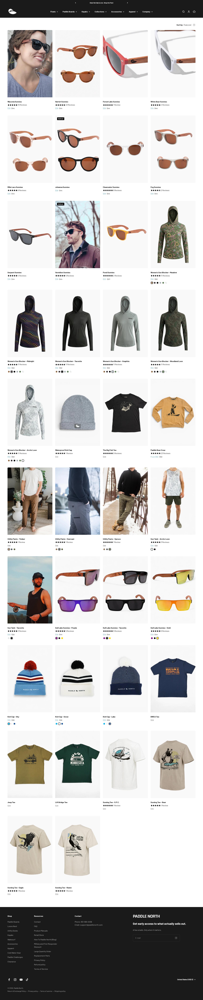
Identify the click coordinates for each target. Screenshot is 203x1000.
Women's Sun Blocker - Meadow (164, 272)
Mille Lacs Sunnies (15, 187)
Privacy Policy (39, 960)
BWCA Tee (155, 717)
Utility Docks (13, 931)
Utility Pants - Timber (16, 539)
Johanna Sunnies (62, 187)
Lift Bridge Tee (61, 802)
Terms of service (46, 991)
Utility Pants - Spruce (112, 539)
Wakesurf (11, 939)
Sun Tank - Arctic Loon (160, 539)
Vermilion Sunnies (62, 272)
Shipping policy (59, 991)
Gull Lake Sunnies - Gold (161, 628)
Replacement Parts (42, 956)
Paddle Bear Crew (158, 450)
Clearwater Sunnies (111, 187)
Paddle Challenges (15, 957)
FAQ (35, 926)
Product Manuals (41, 931)
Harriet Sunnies (61, 101)
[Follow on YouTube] (21, 979)
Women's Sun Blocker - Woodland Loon (167, 361)
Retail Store (39, 935)
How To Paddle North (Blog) (45, 939)
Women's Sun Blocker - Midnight (21, 361)
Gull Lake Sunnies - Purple (66, 628)
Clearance (12, 961)
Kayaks (85, 12)
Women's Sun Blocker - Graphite (116, 361)
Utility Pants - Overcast (64, 539)
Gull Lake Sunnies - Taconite (114, 628)
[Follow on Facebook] (9, 979)
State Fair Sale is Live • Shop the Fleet (101, 3)
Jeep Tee (11, 802)
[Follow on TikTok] (27, 979)
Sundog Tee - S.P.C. (111, 802)
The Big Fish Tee (109, 450)
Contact (37, 922)
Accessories (116, 12)
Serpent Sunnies (14, 272)
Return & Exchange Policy (17, 991)
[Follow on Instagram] (15, 979)
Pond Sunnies (108, 272)
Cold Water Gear (14, 953)
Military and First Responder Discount (45, 945)
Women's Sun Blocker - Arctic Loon (22, 450)
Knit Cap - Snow (61, 717)
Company (146, 12)
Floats (53, 12)
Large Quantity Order (42, 951)
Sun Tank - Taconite (16, 628)
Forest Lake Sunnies (111, 101)
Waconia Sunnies (15, 101)
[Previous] (75, 3)
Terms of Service (41, 969)
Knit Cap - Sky (13, 717)
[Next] (127, 3)
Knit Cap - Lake (109, 717)
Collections (99, 12)
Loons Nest (12, 926)
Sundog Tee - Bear (158, 802)
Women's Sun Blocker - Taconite (68, 361)
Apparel (132, 12)
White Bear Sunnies (159, 101)
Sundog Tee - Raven (63, 887)
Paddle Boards (69, 12)
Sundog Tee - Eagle (15, 887)
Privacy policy (33, 991)
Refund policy (39, 964)
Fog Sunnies (156, 187)
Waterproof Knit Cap (63, 450)
